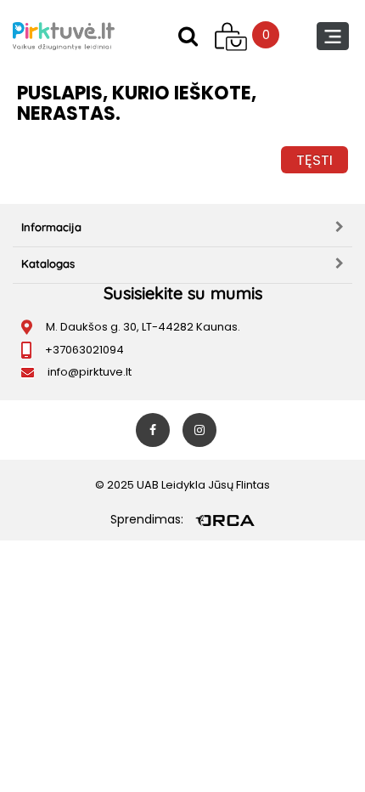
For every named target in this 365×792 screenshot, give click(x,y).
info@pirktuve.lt (90, 372)
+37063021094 (84, 350)
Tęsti (314, 160)
